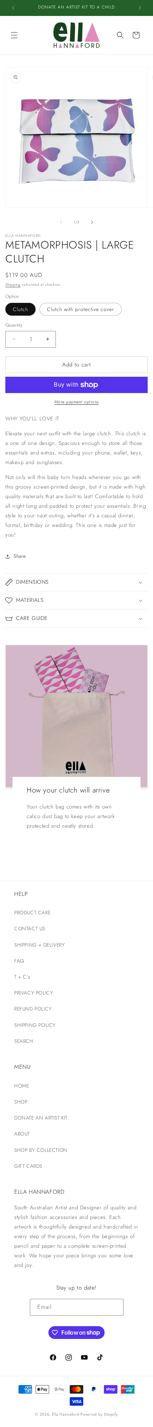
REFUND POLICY (33, 1008)
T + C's (22, 976)
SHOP (20, 1101)
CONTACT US (29, 928)
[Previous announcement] (13, 8)
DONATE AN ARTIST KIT (41, 1117)
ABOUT (22, 1133)
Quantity (13, 325)
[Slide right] (92, 222)
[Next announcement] (140, 8)
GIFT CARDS (28, 1166)
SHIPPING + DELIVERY (39, 944)
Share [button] (20, 556)
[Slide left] (61, 222)
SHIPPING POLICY (35, 1025)
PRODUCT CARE (32, 912)
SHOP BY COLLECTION (41, 1150)
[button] (14, 35)
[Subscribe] (115, 1307)
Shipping (13, 284)
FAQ (19, 960)
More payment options (76, 402)
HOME (21, 1085)
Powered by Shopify (99, 1414)
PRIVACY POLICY (33, 992)
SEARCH (23, 1041)
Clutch (20, 309)
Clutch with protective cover (80, 309)
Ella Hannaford (65, 1414)
